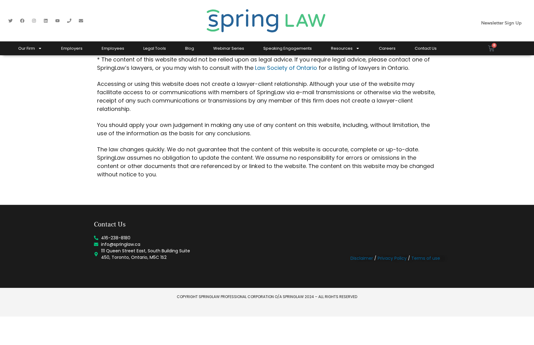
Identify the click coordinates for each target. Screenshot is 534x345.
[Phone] (69, 20)
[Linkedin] (45, 20)
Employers (72, 48)
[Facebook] (22, 20)
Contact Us (426, 48)
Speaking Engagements (287, 48)
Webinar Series (228, 48)
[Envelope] (81, 20)
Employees (113, 48)
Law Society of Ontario (286, 68)
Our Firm (26, 48)
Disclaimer (361, 258)
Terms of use (425, 258)
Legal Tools (154, 48)
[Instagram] (34, 20)
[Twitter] (10, 20)
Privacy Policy (392, 258)
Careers (387, 48)
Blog (189, 48)
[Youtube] (57, 20)
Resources (342, 48)
